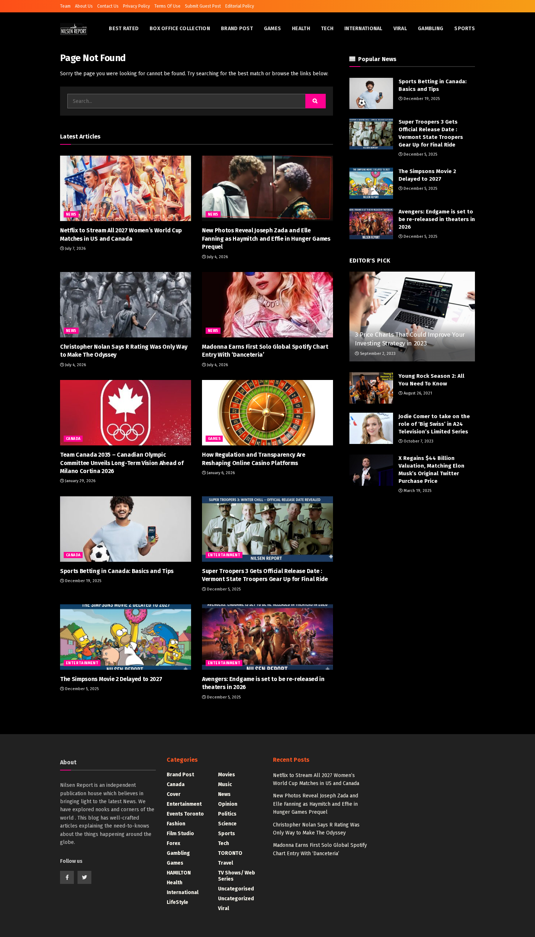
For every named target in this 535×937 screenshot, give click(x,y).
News (71, 214)
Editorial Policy (239, 6)
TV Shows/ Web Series (236, 876)
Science (227, 824)
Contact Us (108, 6)
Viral (400, 28)
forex (173, 843)
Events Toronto (185, 814)
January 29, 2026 (79, 480)
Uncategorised (236, 889)
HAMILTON (179, 873)
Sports (464, 28)
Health (301, 28)
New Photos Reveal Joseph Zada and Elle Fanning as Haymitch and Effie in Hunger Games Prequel (266, 238)
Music (225, 784)
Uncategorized (236, 899)
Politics (227, 814)
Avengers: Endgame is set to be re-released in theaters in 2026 (437, 219)
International (363, 28)
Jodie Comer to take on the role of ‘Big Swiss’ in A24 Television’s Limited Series (434, 424)
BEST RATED (124, 28)
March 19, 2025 (417, 490)
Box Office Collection (180, 28)
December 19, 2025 (82, 580)
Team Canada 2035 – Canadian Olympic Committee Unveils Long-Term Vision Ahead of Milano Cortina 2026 (121, 462)
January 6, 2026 (220, 472)
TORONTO (230, 853)
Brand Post (237, 28)
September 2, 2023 (377, 353)
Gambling (430, 28)
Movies (226, 775)
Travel (225, 863)
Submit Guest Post (203, 6)
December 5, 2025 (223, 589)
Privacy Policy (136, 6)
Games (272, 28)
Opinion (227, 804)
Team (65, 6)
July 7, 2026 (75, 248)
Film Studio (180, 833)
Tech (327, 28)
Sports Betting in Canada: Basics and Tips (117, 571)
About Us (84, 6)
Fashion (176, 824)
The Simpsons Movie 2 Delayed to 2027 (111, 679)
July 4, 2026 (217, 257)
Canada (73, 439)
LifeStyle (177, 902)
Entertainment (224, 555)
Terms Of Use (167, 6)
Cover (174, 794)
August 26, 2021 (417, 393)
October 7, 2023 (418, 441)
